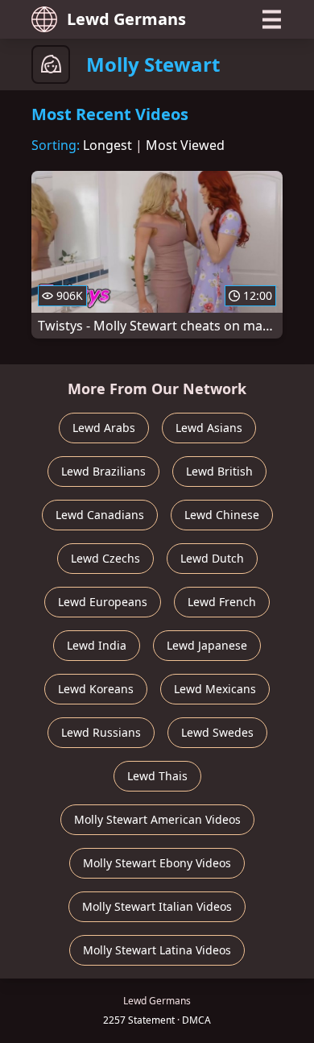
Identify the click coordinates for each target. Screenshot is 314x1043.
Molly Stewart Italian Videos (157, 906)
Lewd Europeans (102, 601)
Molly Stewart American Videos (157, 819)
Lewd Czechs (105, 558)
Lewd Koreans (96, 688)
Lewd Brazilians (103, 471)
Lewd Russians (101, 732)
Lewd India (96, 645)
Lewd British (219, 471)
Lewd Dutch (212, 558)
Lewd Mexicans (215, 688)
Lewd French (222, 601)
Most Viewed (185, 145)
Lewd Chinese (221, 514)
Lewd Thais (157, 775)
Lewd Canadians (100, 514)
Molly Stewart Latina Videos (157, 950)
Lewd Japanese (207, 645)
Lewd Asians (209, 427)
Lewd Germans (126, 19)
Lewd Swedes (217, 732)
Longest (107, 145)
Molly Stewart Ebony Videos (157, 863)
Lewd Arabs (103, 427)
